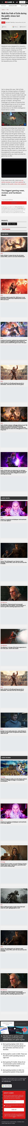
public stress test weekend (18, 184)
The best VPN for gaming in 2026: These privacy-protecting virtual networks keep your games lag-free (14, 1037)
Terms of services (18, 206)
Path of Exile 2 (12, 224)
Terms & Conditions (12, 1116)
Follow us (16, 26)
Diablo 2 (4, 224)
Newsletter (24, 26)
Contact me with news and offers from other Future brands (14, 1105)
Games (3, 9)
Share (5, 26)
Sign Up (14, 1109)
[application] (14, 167)
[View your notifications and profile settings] (13, 2)
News (3, 22)
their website (19, 182)
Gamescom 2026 (13, 5)
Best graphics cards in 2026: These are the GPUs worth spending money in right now (15, 1055)
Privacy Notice (20, 208)
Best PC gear (24, 5)
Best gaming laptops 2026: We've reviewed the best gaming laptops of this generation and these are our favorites (14, 1046)
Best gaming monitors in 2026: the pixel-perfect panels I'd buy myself (13, 1071)
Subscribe (22, 2)
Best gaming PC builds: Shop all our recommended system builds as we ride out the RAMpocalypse (14, 1063)
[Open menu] (2, 2)
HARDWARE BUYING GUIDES (7, 1023)
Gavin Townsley (11, 22)
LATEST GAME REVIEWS (20, 1024)
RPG (7, 9)
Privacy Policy (19, 1115)
